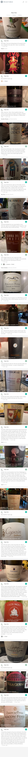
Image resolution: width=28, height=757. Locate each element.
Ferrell (13, 264)
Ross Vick (6, 40)
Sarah (2, 442)
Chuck (6, 636)
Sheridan (5, 267)
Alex (4, 194)
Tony (2, 194)
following (20, 15)
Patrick (2, 48)
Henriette (3, 119)
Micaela (6, 119)
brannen (8, 264)
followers (14, 15)
